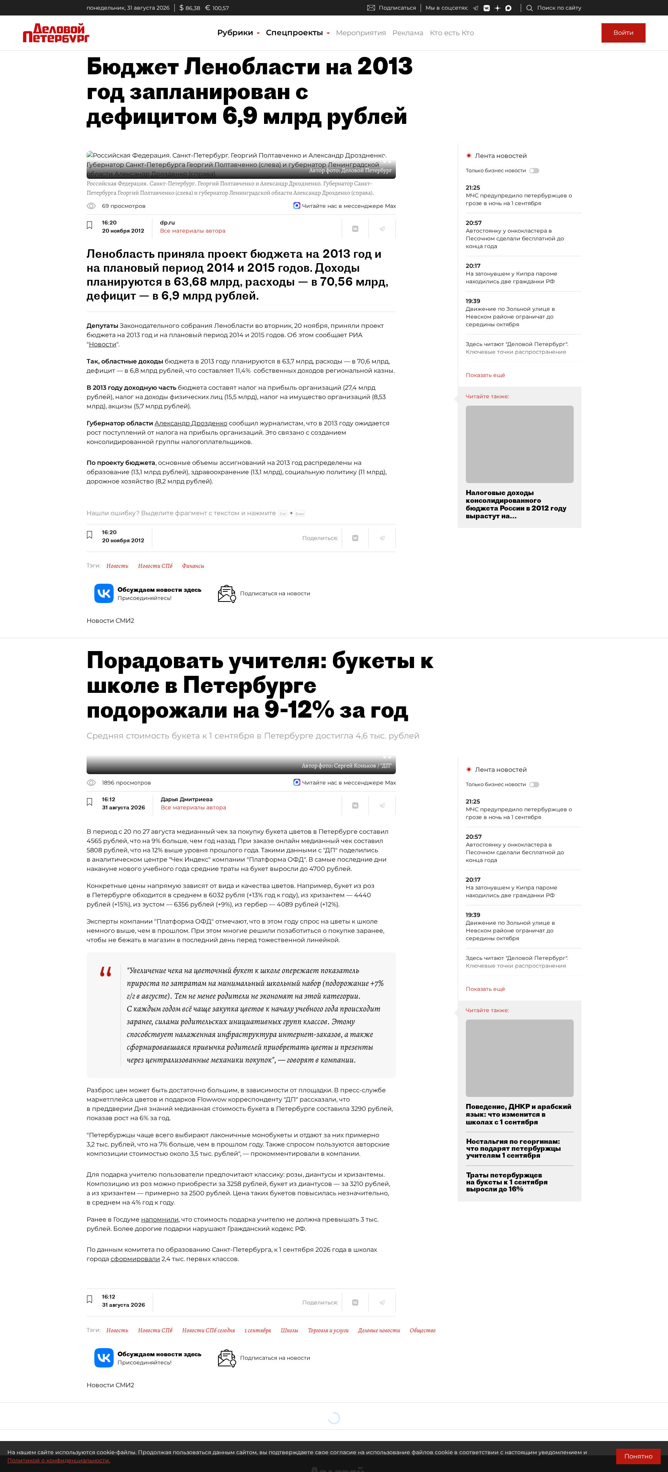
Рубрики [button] (236, 32)
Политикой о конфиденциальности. (58, 1460)
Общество (423, 1330)
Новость (117, 566)
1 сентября (258, 1330)
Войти (623, 32)
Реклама (408, 33)
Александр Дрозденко (191, 423)
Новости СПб (155, 566)
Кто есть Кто (452, 33)
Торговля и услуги (328, 1330)
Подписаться (397, 7)
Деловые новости (379, 1330)
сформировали (135, 1259)
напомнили (160, 1219)
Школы (289, 1330)
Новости (102, 344)
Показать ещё (485, 375)
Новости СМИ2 (110, 620)
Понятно (638, 1456)
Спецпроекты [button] (295, 32)
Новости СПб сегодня (208, 1330)
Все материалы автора (192, 230)
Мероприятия (361, 33)
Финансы (193, 566)
